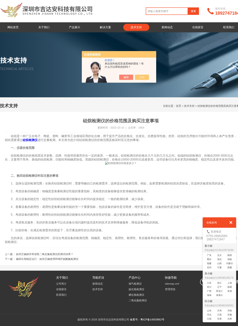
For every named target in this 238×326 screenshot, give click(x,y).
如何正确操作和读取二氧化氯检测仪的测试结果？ (44, 254)
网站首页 (13, 27)
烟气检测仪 (135, 283)
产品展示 (74, 27)
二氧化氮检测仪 (138, 300)
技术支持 (136, 27)
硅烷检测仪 (30, 140)
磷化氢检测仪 (136, 294)
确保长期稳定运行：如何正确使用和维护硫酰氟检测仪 (47, 258)
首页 (178, 105)
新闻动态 (167, 27)
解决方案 (105, 27)
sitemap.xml (172, 283)
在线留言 (197, 27)
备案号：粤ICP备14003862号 (147, 319)
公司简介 (61, 283)
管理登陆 (170, 289)
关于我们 (43, 27)
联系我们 (61, 294)
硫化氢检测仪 (136, 289)
